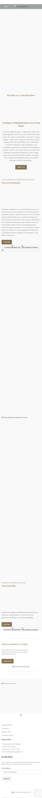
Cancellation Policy (7, 735)
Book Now (7, 661)
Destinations (5, 728)
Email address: (6, 768)
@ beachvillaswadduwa (12, 629)
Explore (7, 242)
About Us (21, 167)
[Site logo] (21, 6)
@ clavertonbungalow (12, 246)
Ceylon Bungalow (7, 725)
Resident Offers (6, 732)
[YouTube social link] (21, 2)
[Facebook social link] (18, 2)
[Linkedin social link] (23, 2)
